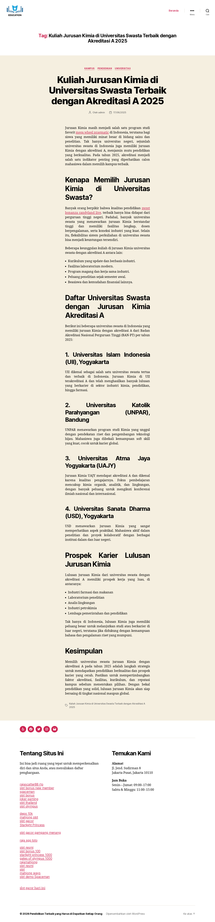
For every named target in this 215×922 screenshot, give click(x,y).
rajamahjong (28, 862)
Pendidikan (105, 68)
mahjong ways (30, 873)
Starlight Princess (32, 825)
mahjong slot (29, 817)
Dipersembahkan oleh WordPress (125, 913)
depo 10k (26, 813)
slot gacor (27, 821)
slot (22, 869)
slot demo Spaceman (35, 877)
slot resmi (26, 847)
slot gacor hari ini (32, 888)
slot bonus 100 (30, 851)
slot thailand (28, 802)
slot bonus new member (37, 788)
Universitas (123, 68)
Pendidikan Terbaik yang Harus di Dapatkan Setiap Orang (66, 913)
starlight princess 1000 (36, 855)
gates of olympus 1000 (36, 858)
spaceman (27, 792)
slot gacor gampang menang (40, 832)
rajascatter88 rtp (31, 784)
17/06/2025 (119, 112)
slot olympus (29, 806)
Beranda (174, 10)
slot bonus (27, 795)
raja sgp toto (28, 840)
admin (101, 112)
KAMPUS (89, 68)
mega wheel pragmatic (92, 132)
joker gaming (29, 799)
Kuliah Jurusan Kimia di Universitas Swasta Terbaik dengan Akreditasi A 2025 (107, 90)
